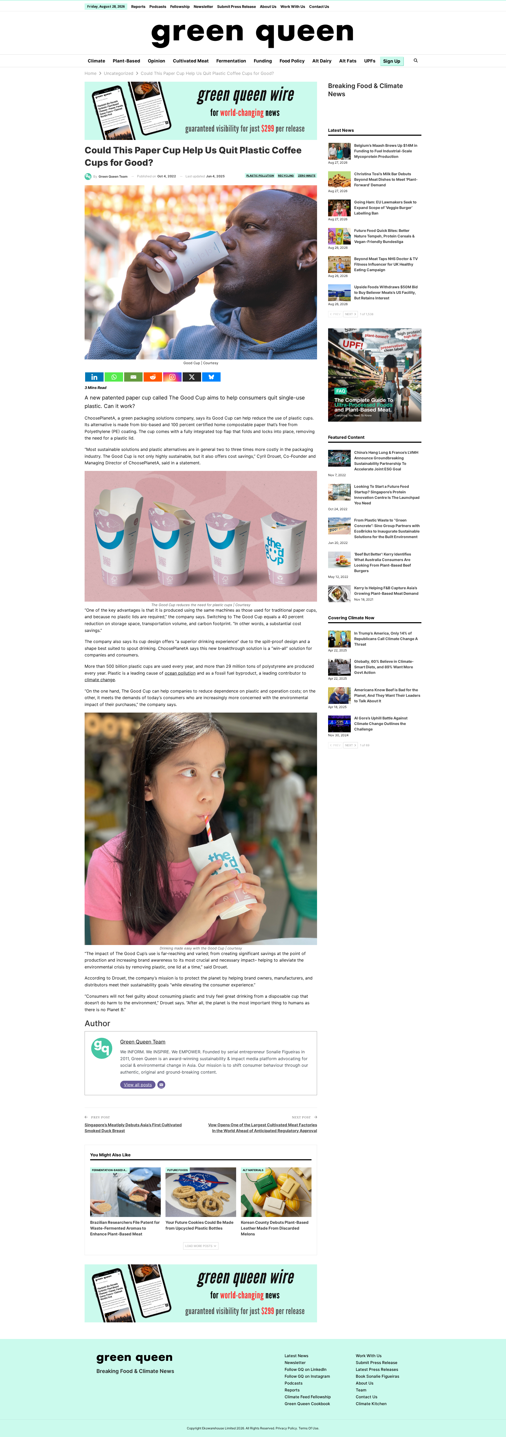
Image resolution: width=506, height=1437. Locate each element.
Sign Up (391, 61)
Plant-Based (126, 61)
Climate (96, 61)
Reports (138, 6)
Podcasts (157, 6)
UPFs (370, 61)
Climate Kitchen (371, 1403)
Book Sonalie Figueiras (377, 1376)
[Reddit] (153, 377)
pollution (186, 673)
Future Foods (177, 1170)
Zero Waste (306, 175)
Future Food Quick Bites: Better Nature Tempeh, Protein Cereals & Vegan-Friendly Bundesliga (384, 236)
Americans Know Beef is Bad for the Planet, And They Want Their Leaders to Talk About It (387, 695)
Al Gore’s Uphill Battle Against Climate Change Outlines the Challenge (380, 723)
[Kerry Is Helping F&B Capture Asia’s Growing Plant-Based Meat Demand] (339, 593)
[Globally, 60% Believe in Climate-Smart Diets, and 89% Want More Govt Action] (339, 667)
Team (361, 1389)
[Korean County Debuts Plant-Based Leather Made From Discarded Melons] (276, 1192)
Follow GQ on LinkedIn (306, 1369)
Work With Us (292, 6)
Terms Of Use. (309, 1428)
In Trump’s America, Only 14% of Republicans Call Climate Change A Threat (386, 638)
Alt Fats (348, 61)
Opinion (156, 61)
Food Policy (292, 61)
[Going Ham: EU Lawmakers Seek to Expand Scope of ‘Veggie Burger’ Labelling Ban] (339, 207)
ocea (169, 673)
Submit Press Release (236, 6)
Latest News (296, 1355)
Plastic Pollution (260, 175)
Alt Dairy (322, 61)
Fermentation (231, 61)
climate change (100, 679)
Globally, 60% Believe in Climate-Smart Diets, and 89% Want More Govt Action (384, 667)
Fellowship (180, 6)
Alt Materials (253, 1170)
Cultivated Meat (191, 61)
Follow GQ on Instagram (307, 1376)
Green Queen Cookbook (307, 1403)
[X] (192, 377)
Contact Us (319, 6)
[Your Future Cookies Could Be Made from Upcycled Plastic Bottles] (201, 1192)
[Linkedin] (94, 377)
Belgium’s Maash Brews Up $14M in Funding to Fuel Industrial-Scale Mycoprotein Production (385, 151)
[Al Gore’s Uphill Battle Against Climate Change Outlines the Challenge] (339, 723)
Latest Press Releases (377, 1369)
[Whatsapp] (114, 377)
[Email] (133, 377)
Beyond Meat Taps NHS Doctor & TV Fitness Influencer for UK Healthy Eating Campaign (386, 264)
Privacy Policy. (287, 1428)
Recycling (286, 175)
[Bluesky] (211, 377)
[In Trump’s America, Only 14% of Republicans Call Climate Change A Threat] (339, 639)
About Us (268, 6)
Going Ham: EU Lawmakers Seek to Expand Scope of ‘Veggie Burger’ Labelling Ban (385, 207)
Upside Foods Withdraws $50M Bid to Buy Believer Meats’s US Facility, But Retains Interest (386, 292)
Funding (263, 61)
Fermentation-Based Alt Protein (111, 1170)
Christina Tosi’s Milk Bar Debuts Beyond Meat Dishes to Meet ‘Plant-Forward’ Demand (386, 179)
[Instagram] (172, 377)
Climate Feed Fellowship (308, 1396)
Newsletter (203, 6)
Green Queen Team (143, 1042)
